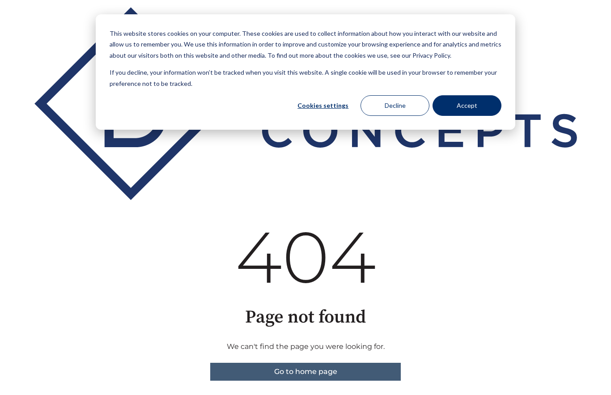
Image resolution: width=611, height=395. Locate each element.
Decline (395, 105)
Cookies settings (322, 105)
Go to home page (305, 371)
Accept (467, 105)
